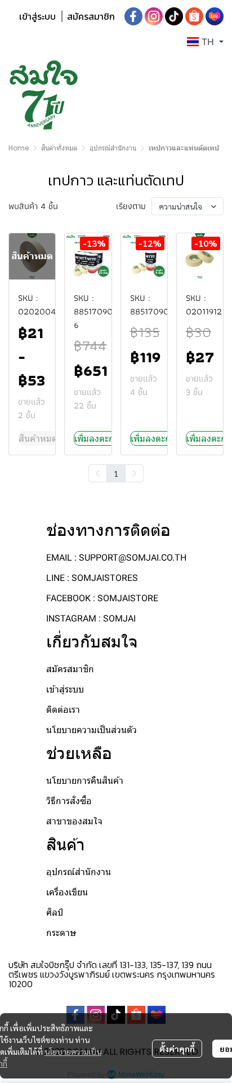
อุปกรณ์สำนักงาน (113, 148)
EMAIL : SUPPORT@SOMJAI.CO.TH (116, 557)
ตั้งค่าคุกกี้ (177, 1049)
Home (18, 148)
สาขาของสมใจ (74, 821)
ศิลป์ (54, 912)
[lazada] (215, 16)
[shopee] (194, 16)
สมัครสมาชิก (91, 16)
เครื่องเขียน (67, 892)
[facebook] (133, 16)
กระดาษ (61, 932)
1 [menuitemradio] (116, 473)
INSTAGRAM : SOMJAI (91, 618)
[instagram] (154, 16)
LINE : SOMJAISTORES (92, 577)
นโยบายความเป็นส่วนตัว (91, 730)
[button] (205, 41)
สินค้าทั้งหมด (59, 148)
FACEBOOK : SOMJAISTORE (102, 598)
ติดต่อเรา (63, 709)
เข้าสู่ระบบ (37, 16)
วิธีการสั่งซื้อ (69, 801)
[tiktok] (174, 16)
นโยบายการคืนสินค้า (84, 780)
